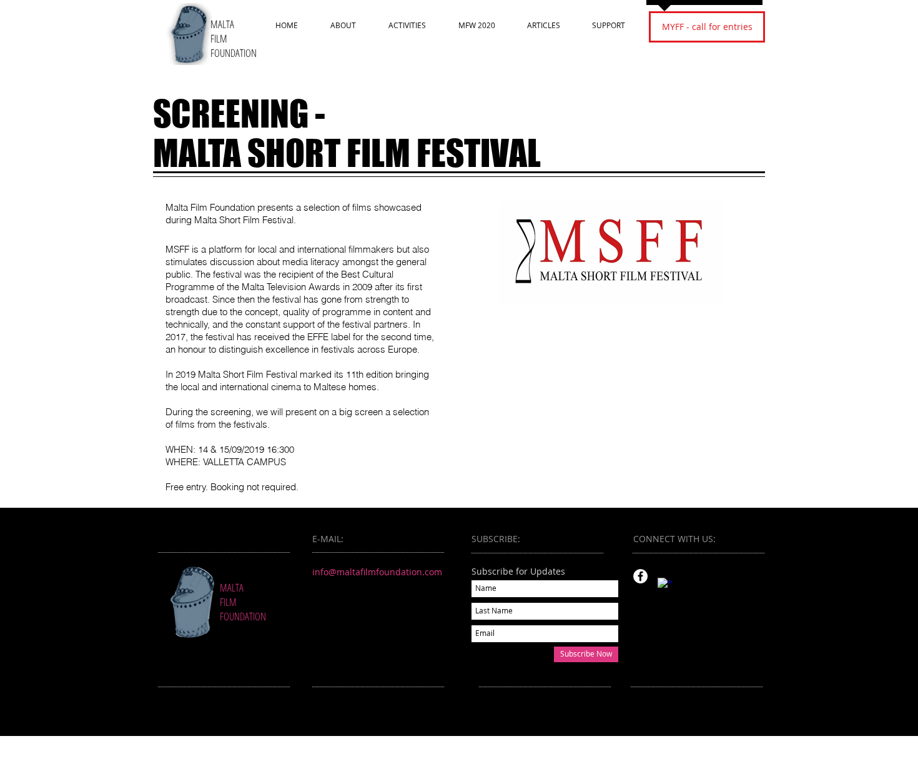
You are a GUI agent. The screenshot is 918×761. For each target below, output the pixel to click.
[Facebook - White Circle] (640, 576)
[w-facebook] (665, 585)
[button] (343, 25)
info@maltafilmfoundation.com (377, 572)
